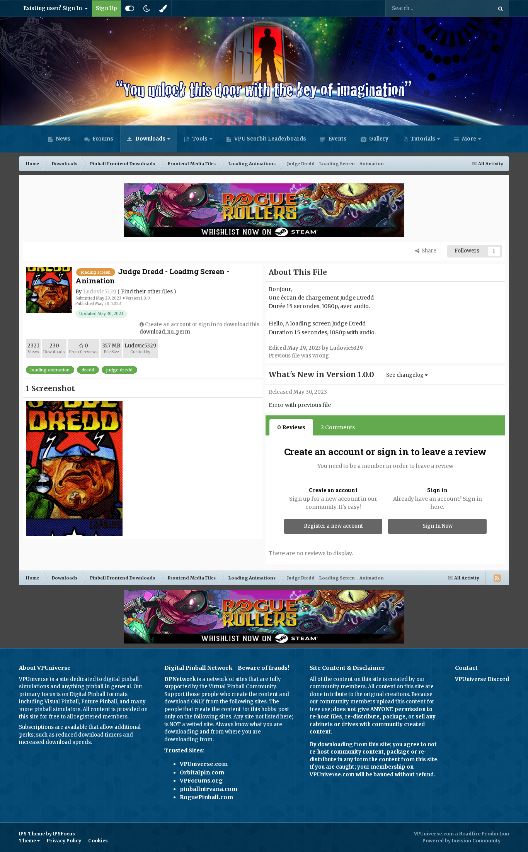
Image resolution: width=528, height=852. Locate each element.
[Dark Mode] (146, 8)
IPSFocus (64, 834)
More (469, 139)
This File (472, 8)
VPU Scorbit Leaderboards (269, 139)
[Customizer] (129, 8)
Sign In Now (437, 526)
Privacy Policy (64, 841)
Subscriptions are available (53, 727)
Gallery (378, 139)
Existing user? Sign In (53, 8)
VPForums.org (201, 780)
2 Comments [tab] (338, 427)
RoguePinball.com (206, 797)
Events (337, 139)
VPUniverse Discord (482, 679)
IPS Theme (32, 834)
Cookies (98, 841)
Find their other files (147, 291)
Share (427, 250)
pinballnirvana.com (208, 789)
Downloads (149, 139)
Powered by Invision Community (461, 841)
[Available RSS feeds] (497, 578)
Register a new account (333, 526)
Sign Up (106, 8)
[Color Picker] (163, 8)
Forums (102, 139)
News (62, 139)
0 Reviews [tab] (291, 427)
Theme (28, 841)
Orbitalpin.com (202, 772)
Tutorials (422, 139)
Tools (200, 139)
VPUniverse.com (204, 764)
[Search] (500, 8)
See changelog (405, 375)
